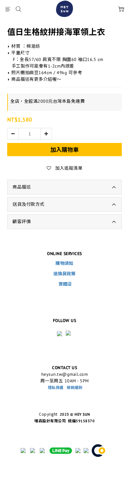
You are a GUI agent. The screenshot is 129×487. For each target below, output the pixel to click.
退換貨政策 (64, 273)
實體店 (65, 284)
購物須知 (64, 263)
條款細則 (74, 387)
